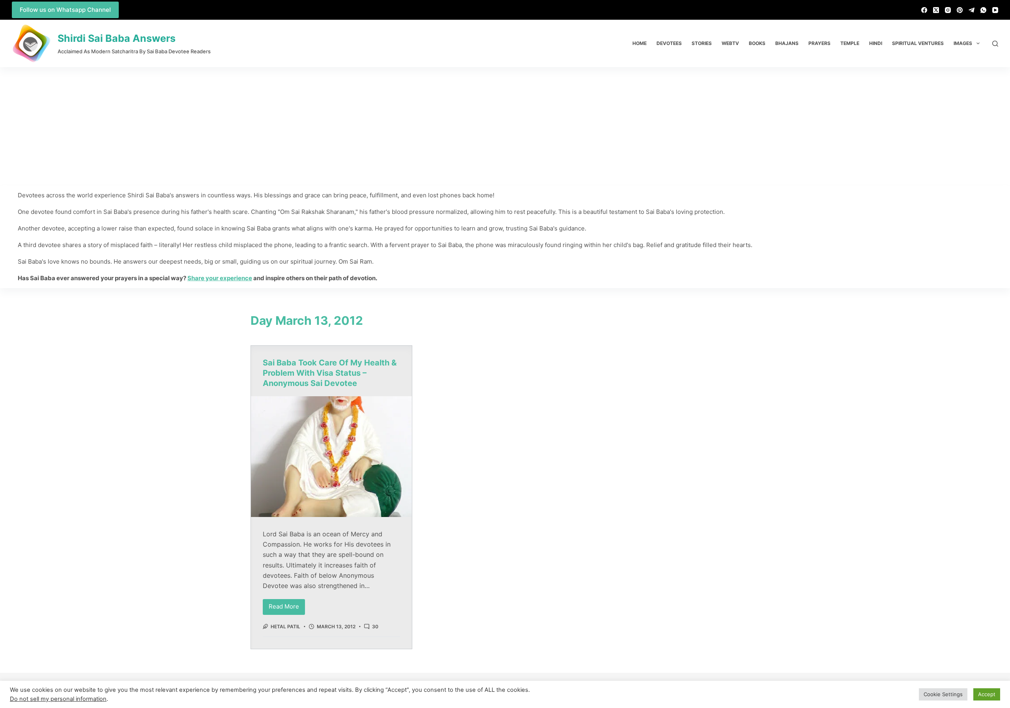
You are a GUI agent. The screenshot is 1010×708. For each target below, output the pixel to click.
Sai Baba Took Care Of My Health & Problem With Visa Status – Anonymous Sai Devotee (330, 373)
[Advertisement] (505, 126)
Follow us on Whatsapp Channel (65, 9)
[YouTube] (995, 10)
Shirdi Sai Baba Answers (117, 38)
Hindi (875, 43)
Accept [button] (986, 694)
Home (639, 43)
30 (375, 626)
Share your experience (219, 278)
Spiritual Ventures (918, 43)
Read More (287, 605)
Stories (702, 43)
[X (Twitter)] (936, 10)
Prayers (819, 43)
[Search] (995, 44)
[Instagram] (948, 10)
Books (757, 43)
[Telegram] (971, 10)
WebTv (730, 43)
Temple (849, 43)
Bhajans (787, 43)
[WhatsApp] (983, 10)
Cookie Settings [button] (943, 694)
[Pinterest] (960, 10)
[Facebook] (924, 10)
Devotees (669, 43)
